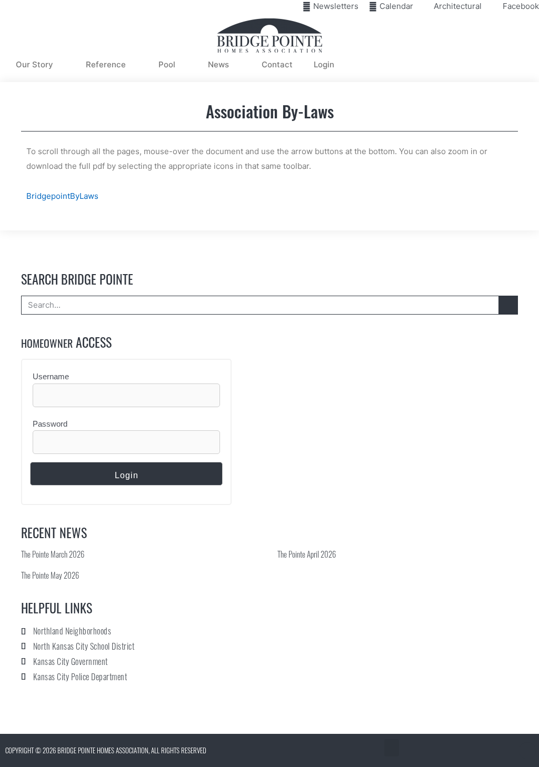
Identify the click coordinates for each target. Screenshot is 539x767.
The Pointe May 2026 (50, 575)
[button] (391, 747)
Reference (106, 64)
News (218, 64)
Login (324, 64)
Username (51, 376)
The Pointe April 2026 (306, 554)
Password (50, 423)
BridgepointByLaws (62, 196)
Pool (166, 64)
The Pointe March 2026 (52, 554)
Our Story (34, 64)
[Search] (507, 305)
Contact (277, 64)
